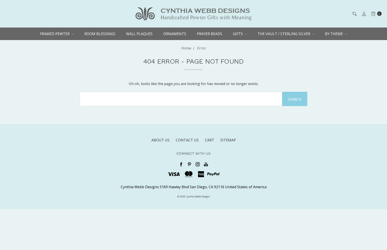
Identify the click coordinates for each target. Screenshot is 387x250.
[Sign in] (363, 13)
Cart (209, 140)
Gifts (238, 33)
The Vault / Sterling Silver (284, 33)
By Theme (334, 33)
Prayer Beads (209, 33)
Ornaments (174, 33)
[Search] (354, 13)
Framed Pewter (55, 33)
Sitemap (228, 140)
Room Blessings (99, 33)
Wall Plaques (139, 33)
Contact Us (187, 140)
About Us (160, 140)
